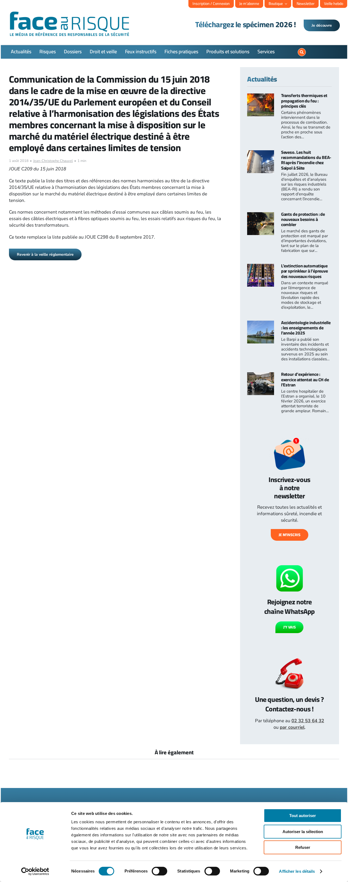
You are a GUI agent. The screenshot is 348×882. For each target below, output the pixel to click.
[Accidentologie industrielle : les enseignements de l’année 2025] (260, 324)
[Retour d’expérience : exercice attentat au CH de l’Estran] (260, 375)
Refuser (302, 847)
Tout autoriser (302, 815)
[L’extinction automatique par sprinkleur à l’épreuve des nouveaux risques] (260, 267)
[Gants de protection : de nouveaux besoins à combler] (260, 215)
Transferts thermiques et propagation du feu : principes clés (304, 100)
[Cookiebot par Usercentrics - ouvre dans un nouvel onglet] (35, 871)
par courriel (292, 727)
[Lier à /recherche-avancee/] (302, 52)
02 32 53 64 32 (307, 721)
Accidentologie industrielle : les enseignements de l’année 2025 (306, 327)
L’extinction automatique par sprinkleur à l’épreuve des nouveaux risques (304, 271)
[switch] (159, 871)
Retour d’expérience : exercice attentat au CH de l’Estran (305, 379)
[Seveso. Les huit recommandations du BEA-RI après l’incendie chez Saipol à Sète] (260, 153)
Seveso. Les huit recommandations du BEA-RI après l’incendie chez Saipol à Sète (306, 160)
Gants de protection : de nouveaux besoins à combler (303, 219)
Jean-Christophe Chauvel (53, 160)
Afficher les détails (297, 871)
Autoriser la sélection (302, 831)
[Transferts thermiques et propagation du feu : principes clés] (260, 96)
